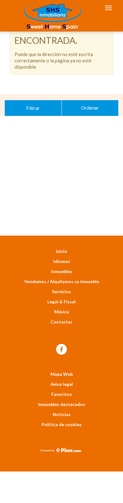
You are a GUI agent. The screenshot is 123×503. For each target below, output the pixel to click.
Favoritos (61, 394)
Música (61, 311)
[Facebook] (61, 349)
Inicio (61, 251)
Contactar (61, 321)
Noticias (62, 414)
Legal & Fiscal (61, 301)
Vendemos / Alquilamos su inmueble (61, 281)
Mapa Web (61, 374)
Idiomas (61, 261)
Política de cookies (62, 424)
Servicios (61, 291)
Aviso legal (61, 384)
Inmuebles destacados (61, 404)
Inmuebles (61, 271)
